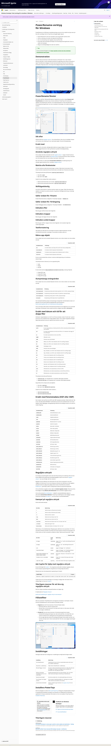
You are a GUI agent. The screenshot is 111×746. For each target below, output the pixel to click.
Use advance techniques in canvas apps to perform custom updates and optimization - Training (55, 724)
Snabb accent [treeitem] (5, 82)
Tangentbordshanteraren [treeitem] (8, 63)
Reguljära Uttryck (47, 592)
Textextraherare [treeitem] (6, 90)
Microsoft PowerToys (53, 690)
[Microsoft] (2, 10)
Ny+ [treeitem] (4, 71)
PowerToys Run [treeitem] (6, 80)
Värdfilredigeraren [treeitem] (6, 58)
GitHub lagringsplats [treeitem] (6, 97)
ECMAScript (38, 486)
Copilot (47, 567)
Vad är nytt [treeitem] (4, 99)
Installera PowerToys (40, 695)
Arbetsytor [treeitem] (5, 92)
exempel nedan (54, 156)
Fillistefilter (96, 33)
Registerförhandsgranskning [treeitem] (8, 84)
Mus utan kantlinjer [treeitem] (7, 69)
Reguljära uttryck (97, 31)
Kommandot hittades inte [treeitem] (8, 42)
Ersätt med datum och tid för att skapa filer (100, 27)
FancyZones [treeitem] (5, 50)
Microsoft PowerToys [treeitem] (6, 25)
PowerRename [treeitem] (6, 77)
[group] (55, 576)
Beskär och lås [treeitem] (6, 46)
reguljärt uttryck (47, 139)
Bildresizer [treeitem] (5, 61)
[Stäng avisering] (109, 2)
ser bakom (48, 496)
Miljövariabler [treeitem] (6, 48)
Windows (41, 21)
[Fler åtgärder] (74, 21)
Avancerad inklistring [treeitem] (7, 33)
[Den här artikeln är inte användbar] (107, 40)
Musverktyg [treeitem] (5, 67)
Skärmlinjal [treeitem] (5, 86)
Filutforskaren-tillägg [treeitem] (7, 52)
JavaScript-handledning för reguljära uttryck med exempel (48, 594)
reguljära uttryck (57, 162)
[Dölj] (17, 20)
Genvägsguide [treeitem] (6, 88)
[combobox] (9, 23)
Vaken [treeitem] (4, 37)
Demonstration (97, 23)
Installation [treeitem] (4, 27)
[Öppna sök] (104, 10)
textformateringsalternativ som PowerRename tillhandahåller (49, 304)
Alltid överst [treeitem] (5, 35)
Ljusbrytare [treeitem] (5, 65)
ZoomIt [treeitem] (4, 94)
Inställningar (96, 34)
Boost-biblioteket (48, 493)
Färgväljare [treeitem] (5, 39)
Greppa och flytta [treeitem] (6, 56)
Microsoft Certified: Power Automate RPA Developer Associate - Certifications (51, 729)
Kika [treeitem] (4, 73)
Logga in (108, 10)
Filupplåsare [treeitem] (5, 54)
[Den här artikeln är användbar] (106, 40)
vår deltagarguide (42, 709)
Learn (37, 21)
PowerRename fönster (98, 25)
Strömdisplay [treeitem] (5, 75)
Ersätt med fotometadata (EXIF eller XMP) (101, 30)
